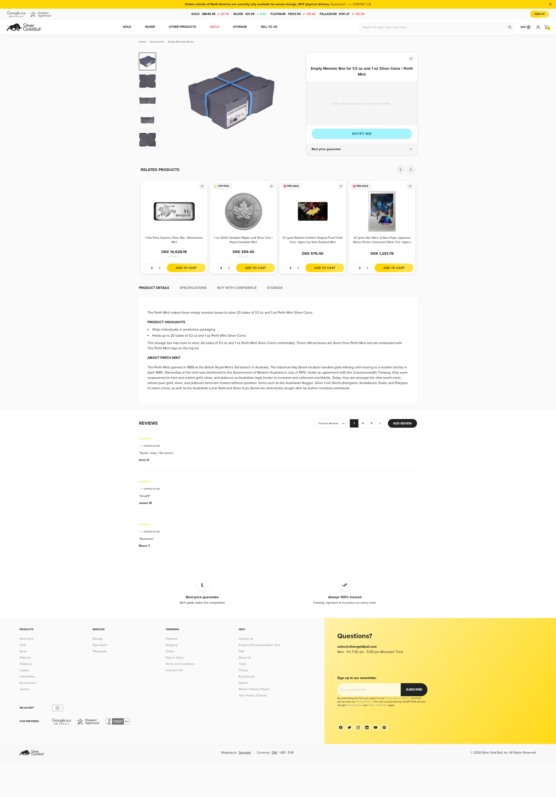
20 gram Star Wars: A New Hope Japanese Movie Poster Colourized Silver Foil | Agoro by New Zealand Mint (382, 240)
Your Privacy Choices (253, 695)
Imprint (243, 683)
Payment (171, 639)
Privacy (243, 670)
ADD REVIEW (402, 423)
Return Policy (175, 657)
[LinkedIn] (366, 727)
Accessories (28, 683)
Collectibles (27, 676)
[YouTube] (375, 727)
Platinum (293, 14)
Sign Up (539, 14)
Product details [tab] (154, 288)
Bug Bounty (247, 676)
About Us (245, 657)
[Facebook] (340, 727)
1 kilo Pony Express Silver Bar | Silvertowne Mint (174, 240)
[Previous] (166, 101)
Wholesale (99, 651)
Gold (210, 14)
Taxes (243, 664)
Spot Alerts (100, 645)
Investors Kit (174, 670)
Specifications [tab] (193, 288)
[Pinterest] (384, 727)
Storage (98, 639)
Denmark (245, 752)
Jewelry (25, 689)
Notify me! (362, 134)
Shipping (171, 645)
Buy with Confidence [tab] (236, 288)
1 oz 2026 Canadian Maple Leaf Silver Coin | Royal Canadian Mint (243, 240)
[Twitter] (349, 727)
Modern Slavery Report (254, 689)
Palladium (342, 14)
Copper (25, 670)
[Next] (296, 101)
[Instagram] (358, 727)
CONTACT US (362, 4)
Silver (249, 14)
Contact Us (246, 639)
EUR (291, 752)
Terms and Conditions (180, 664)
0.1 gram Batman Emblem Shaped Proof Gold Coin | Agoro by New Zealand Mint (313, 240)
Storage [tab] (275, 288)
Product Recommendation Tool (259, 645)
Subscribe (414, 689)
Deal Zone (26, 639)
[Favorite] (411, 58)
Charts (170, 651)
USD (283, 752)
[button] (362, 149)
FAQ (241, 651)
